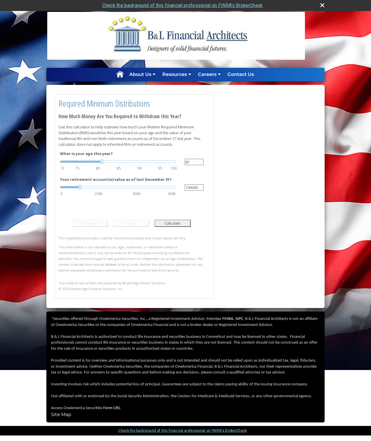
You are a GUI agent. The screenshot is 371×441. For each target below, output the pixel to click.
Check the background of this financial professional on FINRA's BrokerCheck (182, 5)
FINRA (227, 319)
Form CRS (111, 408)
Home (120, 74)
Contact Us (241, 74)
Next (131, 223)
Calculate (173, 223)
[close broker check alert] (322, 5)
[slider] (118, 162)
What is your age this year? (86, 153)
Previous (89, 223)
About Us (140, 74)
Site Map (61, 414)
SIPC (239, 319)
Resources (174, 74)
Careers (207, 74)
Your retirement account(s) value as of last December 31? (116, 179)
